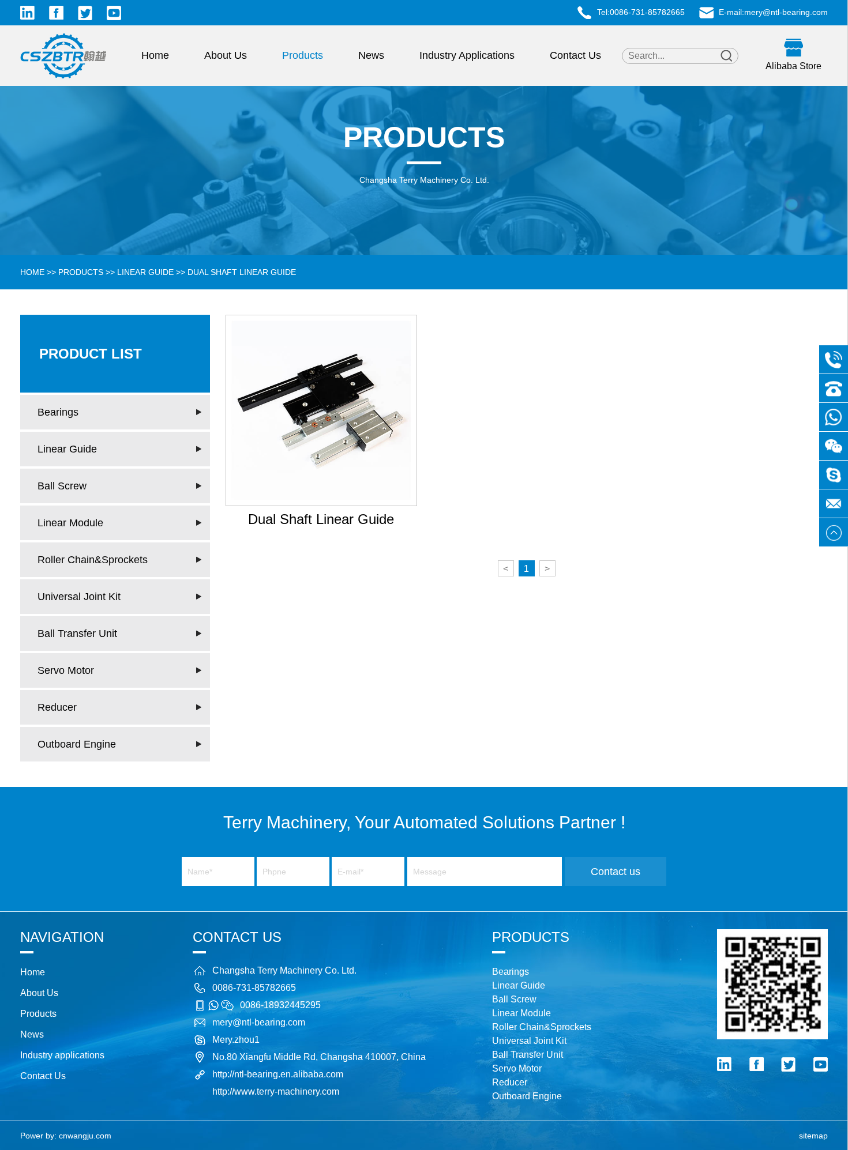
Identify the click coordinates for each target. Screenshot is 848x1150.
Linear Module (70, 523)
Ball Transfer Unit (77, 633)
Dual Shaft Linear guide (241, 272)
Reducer (57, 707)
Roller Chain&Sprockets (92, 559)
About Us (225, 55)
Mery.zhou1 (236, 1040)
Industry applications (467, 55)
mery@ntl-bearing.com (786, 12)
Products (302, 55)
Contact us (615, 871)
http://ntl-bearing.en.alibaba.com (277, 1074)
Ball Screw (62, 486)
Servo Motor (65, 670)
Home (155, 55)
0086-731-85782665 (647, 12)
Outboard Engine (76, 744)
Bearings (57, 412)
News (371, 55)
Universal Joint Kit (79, 596)
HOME (32, 272)
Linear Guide (145, 272)
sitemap (813, 1135)
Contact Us (575, 55)
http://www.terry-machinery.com (275, 1091)
